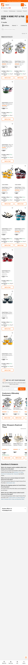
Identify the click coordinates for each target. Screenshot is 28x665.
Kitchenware (12, 11)
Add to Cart (8, 77)
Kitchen (6, 11)
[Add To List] (12, 40)
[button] (24, 33)
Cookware (19, 11)
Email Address (5, 386)
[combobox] (13, 4)
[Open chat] (27, 19)
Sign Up (22, 389)
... (1, 11)
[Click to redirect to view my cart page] (25, 5)
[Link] (7, 59)
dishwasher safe (11, 482)
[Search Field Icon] (22, 4)
